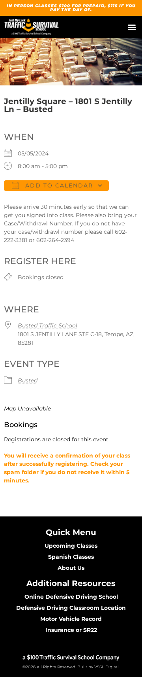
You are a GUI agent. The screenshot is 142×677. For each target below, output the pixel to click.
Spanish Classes (71, 556)
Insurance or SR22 (71, 630)
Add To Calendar (58, 185)
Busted (27, 380)
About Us (71, 567)
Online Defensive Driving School (71, 596)
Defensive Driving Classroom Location (71, 607)
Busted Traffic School (47, 325)
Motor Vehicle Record (71, 618)
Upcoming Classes (71, 545)
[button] (131, 27)
